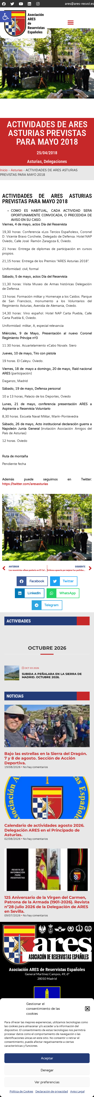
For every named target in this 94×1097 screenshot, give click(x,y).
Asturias (34, 161)
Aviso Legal (77, 1091)
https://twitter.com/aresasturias (25, 484)
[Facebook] (3, 3)
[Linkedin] (29, 3)
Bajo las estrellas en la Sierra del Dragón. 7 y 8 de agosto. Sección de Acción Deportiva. (45, 758)
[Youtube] (20, 3)
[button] (5, 16)
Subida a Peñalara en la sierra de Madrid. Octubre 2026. (52, 675)
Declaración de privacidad (51, 1091)
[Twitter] (12, 3)
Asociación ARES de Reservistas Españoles (47, 969)
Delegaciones (55, 161)
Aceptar (47, 1058)
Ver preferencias (47, 1082)
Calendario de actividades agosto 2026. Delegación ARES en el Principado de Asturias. (44, 830)
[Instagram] (38, 3)
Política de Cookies (21, 1091)
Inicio (4, 170)
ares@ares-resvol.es (79, 4)
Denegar (47, 1070)
